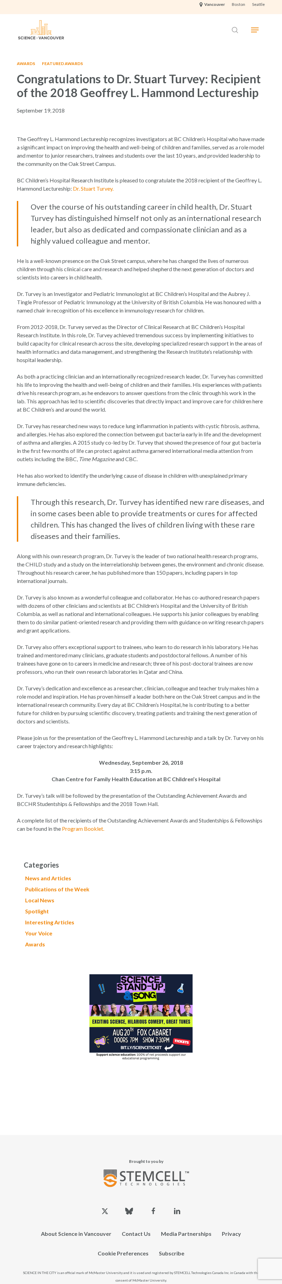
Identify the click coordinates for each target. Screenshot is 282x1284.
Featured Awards (62, 63)
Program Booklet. (83, 828)
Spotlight (37, 911)
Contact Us (136, 1233)
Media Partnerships (186, 1233)
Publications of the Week (57, 889)
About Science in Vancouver (76, 1233)
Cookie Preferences (123, 1253)
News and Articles (48, 878)
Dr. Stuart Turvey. (93, 188)
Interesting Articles (49, 922)
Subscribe (171, 1253)
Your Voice (38, 933)
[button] (255, 29)
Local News (39, 900)
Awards (26, 63)
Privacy (231, 1233)
